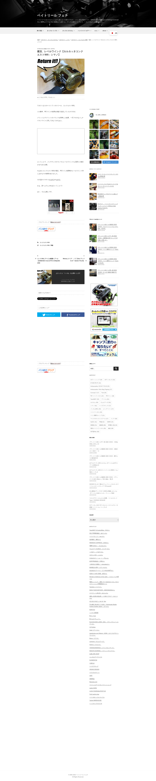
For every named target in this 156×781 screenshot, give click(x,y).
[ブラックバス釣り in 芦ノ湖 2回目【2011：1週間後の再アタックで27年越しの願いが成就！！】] (93, 241)
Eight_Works (51, 48)
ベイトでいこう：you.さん (97, 536)
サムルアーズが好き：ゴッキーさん (99, 548)
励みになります (55, 222)
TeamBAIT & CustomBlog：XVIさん (99, 530)
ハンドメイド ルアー (84, 30)
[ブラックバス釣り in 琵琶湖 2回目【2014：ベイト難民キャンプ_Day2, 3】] (93, 252)
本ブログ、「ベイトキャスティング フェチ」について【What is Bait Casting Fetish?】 (108, 206)
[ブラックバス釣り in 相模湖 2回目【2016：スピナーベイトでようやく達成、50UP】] (93, 229)
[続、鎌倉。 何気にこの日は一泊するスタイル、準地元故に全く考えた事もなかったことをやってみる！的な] (114, 154)
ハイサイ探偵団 (93, 612)
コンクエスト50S (45, 242)
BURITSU (92, 609)
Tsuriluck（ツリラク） (95, 587)
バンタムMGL (95, 409)
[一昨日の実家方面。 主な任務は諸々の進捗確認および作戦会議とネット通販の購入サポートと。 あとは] (94, 134)
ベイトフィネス (96, 412)
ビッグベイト (108, 409)
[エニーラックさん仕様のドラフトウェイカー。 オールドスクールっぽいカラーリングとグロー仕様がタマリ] (114, 134)
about (104, 30)
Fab (103, 392)
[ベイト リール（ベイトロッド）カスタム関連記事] (93, 179)
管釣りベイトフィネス (98, 428)
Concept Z (94, 392)
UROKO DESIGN (94, 669)
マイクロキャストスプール (99, 418)
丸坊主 (93, 422)
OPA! (90, 675)
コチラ (52, 179)
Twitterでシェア (50, 314)
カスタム (94, 402)
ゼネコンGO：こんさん (96, 555)
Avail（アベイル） (94, 630)
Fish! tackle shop (94, 694)
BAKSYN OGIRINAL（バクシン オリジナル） (102, 650)
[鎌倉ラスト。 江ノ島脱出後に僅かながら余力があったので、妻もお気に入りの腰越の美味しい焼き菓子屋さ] (114, 144)
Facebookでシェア (74, 314)
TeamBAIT (94, 399)
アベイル (105, 399)
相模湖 (102, 425)
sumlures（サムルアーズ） (97, 641)
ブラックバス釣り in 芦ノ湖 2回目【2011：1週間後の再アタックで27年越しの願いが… (108, 238)
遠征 (110, 428)
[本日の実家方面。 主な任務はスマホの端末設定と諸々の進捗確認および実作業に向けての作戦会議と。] (94, 124)
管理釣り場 (112, 425)
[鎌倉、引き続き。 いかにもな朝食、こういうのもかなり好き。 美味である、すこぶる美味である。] (104, 154)
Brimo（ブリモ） (94, 638)
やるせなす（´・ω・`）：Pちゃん (99, 558)
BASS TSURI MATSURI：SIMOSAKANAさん (102, 590)
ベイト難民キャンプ (97, 415)
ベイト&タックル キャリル (97, 697)
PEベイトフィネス (97, 396)
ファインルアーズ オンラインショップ (100, 685)
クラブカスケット (94, 672)
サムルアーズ (106, 402)
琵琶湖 (93, 425)
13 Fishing (92, 627)
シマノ (93, 405)
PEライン (110, 396)
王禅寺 (110, 422)
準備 (52, 245)
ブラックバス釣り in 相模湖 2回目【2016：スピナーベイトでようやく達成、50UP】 (108, 226)
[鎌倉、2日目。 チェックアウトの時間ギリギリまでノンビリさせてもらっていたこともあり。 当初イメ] (94, 154)
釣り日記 (39, 30)
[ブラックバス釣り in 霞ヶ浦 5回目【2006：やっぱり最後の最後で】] (93, 275)
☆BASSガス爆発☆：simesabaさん (99, 564)
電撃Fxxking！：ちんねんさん (98, 545)
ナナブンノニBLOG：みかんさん (98, 593)
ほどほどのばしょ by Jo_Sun (97, 601)
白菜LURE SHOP (94, 654)
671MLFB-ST (95, 383)
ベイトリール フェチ (52, 15)
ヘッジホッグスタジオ (95, 703)
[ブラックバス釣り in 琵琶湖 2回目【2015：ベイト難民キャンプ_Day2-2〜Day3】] (93, 264)
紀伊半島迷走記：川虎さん (97, 561)
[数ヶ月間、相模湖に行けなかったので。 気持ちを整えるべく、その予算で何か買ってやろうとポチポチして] (94, 144)
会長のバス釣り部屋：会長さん (98, 573)
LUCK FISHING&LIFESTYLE (97, 691)
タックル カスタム (67, 30)
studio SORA (93, 688)
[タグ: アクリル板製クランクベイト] (93, 199)
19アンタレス (110, 379)
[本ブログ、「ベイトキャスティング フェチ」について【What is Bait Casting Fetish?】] (93, 209)
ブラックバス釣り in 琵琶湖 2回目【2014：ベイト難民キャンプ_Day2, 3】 (108, 249)
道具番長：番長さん (95, 539)
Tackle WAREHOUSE (95, 700)
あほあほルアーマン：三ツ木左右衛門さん (101, 570)
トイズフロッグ (105, 405)
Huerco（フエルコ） (95, 644)
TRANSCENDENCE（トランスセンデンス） (102, 647)
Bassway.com (93, 681)
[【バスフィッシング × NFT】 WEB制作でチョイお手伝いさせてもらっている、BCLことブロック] (104, 134)
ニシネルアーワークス (95, 657)
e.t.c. (96, 30)
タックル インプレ (52, 30)
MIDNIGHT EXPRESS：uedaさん (99, 542)
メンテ (114, 418)
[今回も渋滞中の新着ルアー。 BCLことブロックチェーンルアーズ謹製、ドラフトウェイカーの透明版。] (104, 124)
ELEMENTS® (93, 660)
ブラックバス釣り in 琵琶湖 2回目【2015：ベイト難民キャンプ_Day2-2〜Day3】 (108, 261)
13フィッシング (96, 379)
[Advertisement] (60, 141)
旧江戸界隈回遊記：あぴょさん (98, 533)
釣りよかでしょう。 (95, 619)
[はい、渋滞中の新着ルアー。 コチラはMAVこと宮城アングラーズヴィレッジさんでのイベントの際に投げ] (114, 124)
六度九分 (92, 663)
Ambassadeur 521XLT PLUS (100, 386)
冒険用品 (92, 678)
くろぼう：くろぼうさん (96, 552)
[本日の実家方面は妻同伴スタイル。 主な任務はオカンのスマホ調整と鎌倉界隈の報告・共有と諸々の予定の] (104, 144)
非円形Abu (94, 431)
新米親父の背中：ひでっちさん (98, 567)
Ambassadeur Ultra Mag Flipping (101, 389)
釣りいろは (92, 615)
